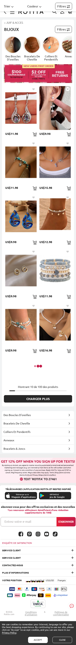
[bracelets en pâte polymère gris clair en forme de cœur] (55, 270)
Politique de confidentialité (61, 613)
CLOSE (62, 640)
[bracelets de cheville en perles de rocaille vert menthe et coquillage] (21, 325)
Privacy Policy (9, 632)
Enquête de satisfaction (17, 543)
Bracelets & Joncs (14, 448)
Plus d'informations (15, 572)
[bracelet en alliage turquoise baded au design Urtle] (21, 162)
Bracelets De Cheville (17, 423)
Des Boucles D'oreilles (17, 415)
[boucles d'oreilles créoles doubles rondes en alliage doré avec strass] (21, 270)
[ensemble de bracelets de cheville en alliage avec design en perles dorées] (55, 216)
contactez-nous (12, 565)
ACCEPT (38, 640)
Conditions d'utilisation (31, 613)
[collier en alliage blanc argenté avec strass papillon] (55, 162)
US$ (48, 580)
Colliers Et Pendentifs (17, 431)
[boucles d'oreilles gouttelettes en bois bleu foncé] (21, 216)
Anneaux (9, 440)
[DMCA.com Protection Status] (38, 603)
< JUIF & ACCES (13, 22)
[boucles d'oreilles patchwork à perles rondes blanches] (55, 108)
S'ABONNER (66, 521)
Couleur (32, 6)
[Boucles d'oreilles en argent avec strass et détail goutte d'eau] (21, 108)
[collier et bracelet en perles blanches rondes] (55, 325)
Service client (11, 550)
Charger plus (38, 399)
